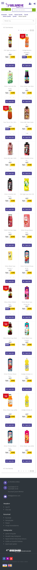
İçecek (10, 14)
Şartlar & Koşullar (10, 534)
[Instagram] (7, 558)
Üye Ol (7, 507)
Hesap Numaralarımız (12, 525)
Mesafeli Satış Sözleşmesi (13, 536)
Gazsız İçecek (18, 14)
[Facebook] (4, 558)
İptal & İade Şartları (11, 544)
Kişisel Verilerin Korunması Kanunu (15, 539)
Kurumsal (8, 518)
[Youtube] (11, 558)
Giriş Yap (8, 510)
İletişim (7, 523)
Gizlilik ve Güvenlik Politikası (14, 541)
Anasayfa (4, 14)
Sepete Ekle (11, 65)
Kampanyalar (9, 520)
